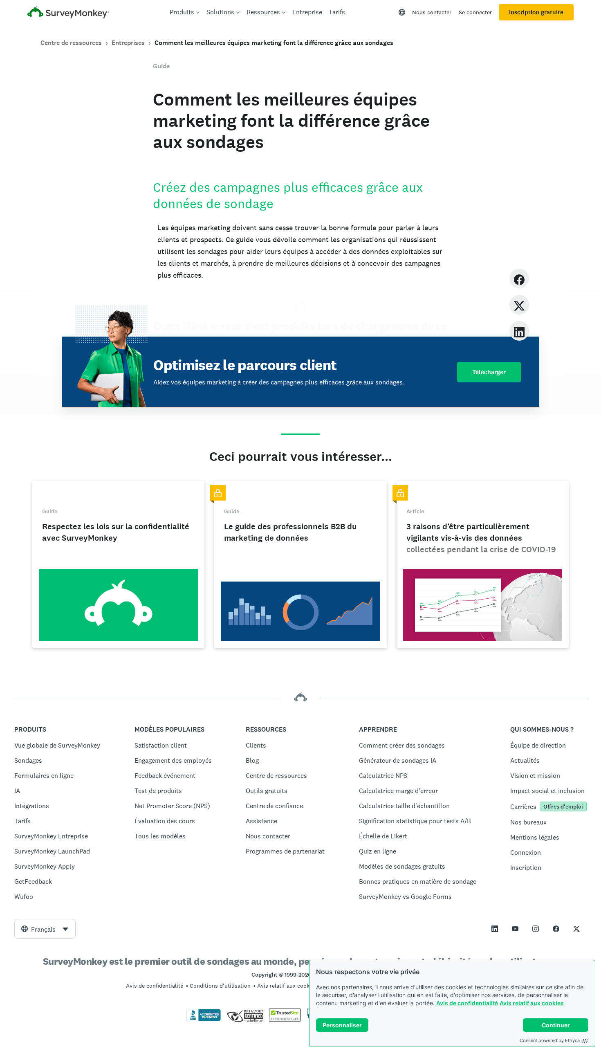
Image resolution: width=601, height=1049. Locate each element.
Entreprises (128, 42)
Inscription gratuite (536, 12)
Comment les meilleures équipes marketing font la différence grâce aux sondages (274, 42)
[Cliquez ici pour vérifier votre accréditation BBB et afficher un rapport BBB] (203, 1019)
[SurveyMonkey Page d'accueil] (68, 13)
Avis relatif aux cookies (532, 1003)
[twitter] (519, 304)
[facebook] (519, 278)
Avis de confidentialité (467, 1003)
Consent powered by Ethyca (550, 1040)
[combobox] (45, 929)
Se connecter (475, 12)
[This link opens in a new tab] (494, 929)
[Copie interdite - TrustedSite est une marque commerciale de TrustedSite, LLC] (284, 1019)
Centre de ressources (71, 42)
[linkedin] (519, 330)
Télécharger (489, 372)
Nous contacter (431, 12)
